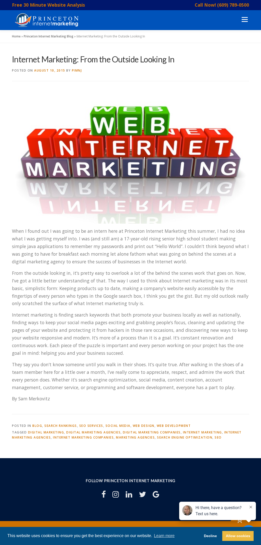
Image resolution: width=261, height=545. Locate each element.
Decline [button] (210, 536)
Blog (37, 426)
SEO (218, 437)
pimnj (77, 70)
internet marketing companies (83, 437)
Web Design (143, 426)
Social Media (118, 426)
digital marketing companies (152, 432)
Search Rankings (60, 426)
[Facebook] (103, 494)
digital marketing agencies (93, 432)
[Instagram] (115, 494)
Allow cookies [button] (238, 536)
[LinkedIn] (129, 494)
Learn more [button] (164, 536)
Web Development (174, 426)
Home (16, 36)
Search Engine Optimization (184, 437)
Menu (244, 20)
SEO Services (91, 426)
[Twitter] (142, 494)
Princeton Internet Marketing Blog (48, 36)
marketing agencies (135, 437)
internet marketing (202, 432)
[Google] (156, 494)
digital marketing (46, 432)
